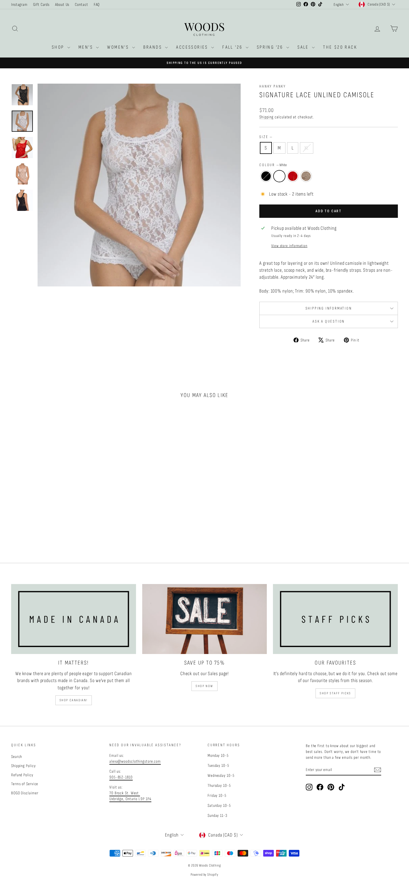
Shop (59, 47)
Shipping (266, 117)
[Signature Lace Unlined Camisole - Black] (46, 530)
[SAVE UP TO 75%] (204, 619)
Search (16, 756)
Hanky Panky (272, 86)
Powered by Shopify (204, 874)
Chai (306, 176)
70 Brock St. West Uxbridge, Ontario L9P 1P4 (130, 796)
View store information (289, 245)
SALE (304, 47)
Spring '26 (271, 47)
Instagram (19, 4)
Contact (81, 4)
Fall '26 (233, 47)
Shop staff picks (335, 693)
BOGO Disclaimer (24, 793)
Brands (153, 47)
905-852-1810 (121, 777)
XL (306, 148)
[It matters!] (73, 619)
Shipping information (328, 308)
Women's (118, 47)
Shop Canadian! (74, 700)
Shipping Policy (23, 765)
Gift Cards (41, 4)
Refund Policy (22, 775)
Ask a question (328, 321)
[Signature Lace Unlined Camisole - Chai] (68, 530)
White (279, 176)
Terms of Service (24, 784)
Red (292, 176)
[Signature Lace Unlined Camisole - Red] (61, 530)
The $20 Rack (340, 47)
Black (266, 176)
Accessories (193, 47)
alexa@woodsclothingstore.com (135, 761)
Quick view (57, 498)
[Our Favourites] (335, 619)
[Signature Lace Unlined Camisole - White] (53, 530)
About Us (62, 4)
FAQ (97, 4)
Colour (273, 165)
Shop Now (204, 686)
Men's (86, 47)
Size (265, 136)
